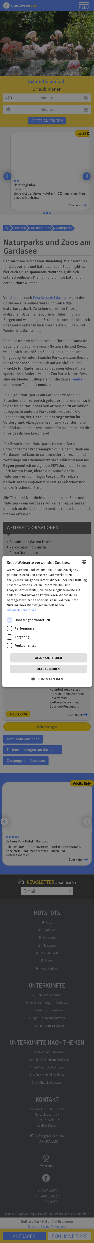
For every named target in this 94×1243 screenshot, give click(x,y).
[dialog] (47, 621)
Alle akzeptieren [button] (48, 657)
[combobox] (84, 562)
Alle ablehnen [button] (48, 669)
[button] (47, 679)
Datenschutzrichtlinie (21, 610)
